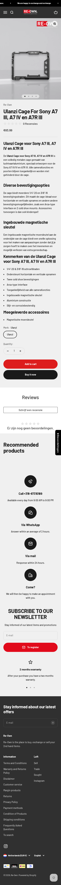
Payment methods (13, 808)
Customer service (12, 784)
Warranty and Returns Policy (14, 771)
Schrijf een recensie (31, 409)
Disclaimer (9, 778)
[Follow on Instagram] (5, 846)
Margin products (12, 790)
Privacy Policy (10, 802)
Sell (36, 763)
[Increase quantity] (20, 351)
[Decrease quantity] (8, 351)
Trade (37, 769)
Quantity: (8, 344)
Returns (7, 796)
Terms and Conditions (15, 763)
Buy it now (30, 374)
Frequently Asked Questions (12, 827)
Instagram (39, 780)
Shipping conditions (14, 819)
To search (8, 835)
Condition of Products (15, 813)
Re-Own (7, 104)
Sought (38, 774)
